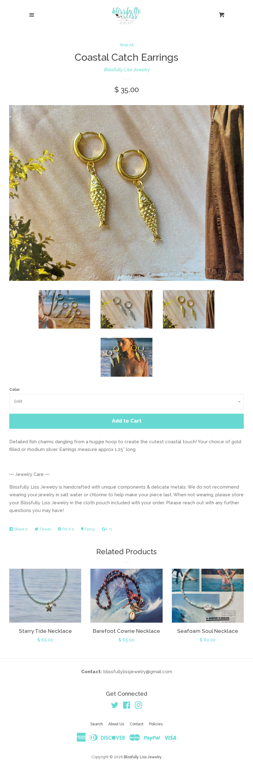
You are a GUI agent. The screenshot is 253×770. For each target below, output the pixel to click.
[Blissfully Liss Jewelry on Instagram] (138, 706)
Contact (136, 724)
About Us (116, 724)
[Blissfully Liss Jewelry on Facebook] (127, 706)
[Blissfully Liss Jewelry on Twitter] (114, 706)
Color (14, 389)
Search (96, 724)
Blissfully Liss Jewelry (127, 69)
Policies (156, 724)
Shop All (127, 45)
